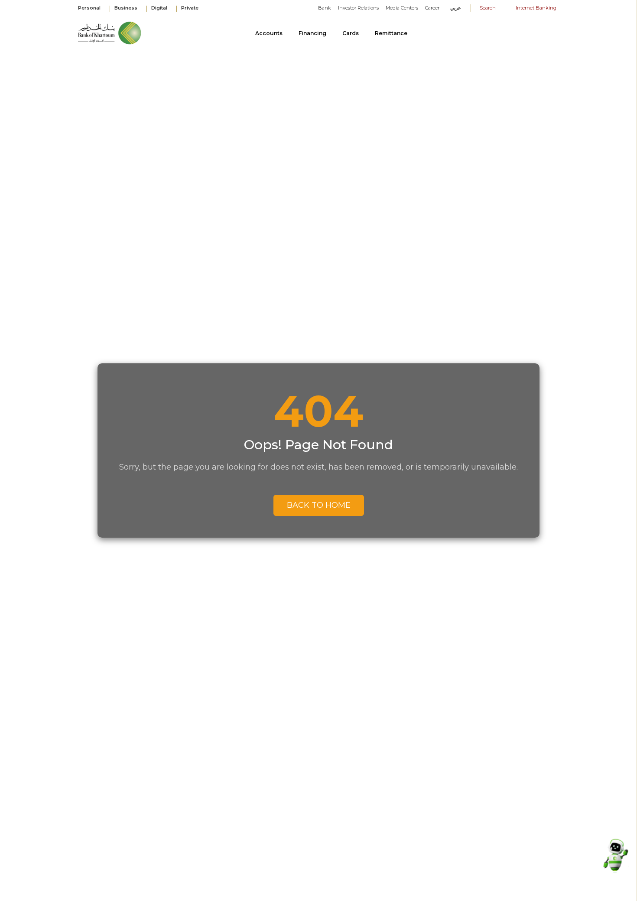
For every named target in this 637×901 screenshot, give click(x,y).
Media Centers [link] (402, 8)
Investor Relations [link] (358, 8)
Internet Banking (535, 8)
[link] (110, 32)
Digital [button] (160, 8)
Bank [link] (324, 8)
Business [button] (126, 8)
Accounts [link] (269, 33)
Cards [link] (351, 33)
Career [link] (432, 8)
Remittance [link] (392, 33)
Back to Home (319, 505)
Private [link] (190, 8)
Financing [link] (313, 33)
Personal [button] (90, 8)
